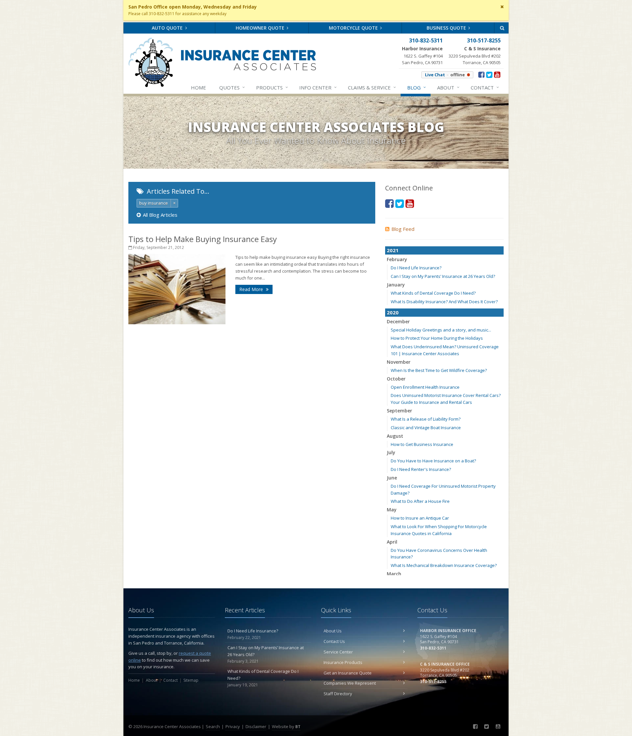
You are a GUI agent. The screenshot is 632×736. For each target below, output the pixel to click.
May (392, 509)
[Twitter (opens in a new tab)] (489, 74)
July (391, 452)
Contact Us (334, 641)
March (394, 574)
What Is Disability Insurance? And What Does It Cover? (444, 302)
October (396, 379)
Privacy (232, 726)
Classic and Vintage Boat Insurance (426, 427)
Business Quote (447, 28)
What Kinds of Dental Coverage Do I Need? (433, 293)
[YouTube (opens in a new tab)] (497, 74)
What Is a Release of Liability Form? (426, 419)
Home (198, 87)
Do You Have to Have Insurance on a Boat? (433, 461)
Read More (251, 289)
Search (213, 726)
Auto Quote (168, 28)
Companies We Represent (350, 683)
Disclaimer (256, 726)
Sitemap (190, 680)
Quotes (232, 87)
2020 (393, 312)
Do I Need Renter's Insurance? (421, 469)
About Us (333, 631)
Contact (485, 87)
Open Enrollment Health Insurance (425, 387)
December (398, 321)
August (395, 436)
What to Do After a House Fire (420, 501)
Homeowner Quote (261, 28)
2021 (393, 250)
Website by (286, 726)
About (448, 87)
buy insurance (153, 203)
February (397, 259)
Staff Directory (338, 694)
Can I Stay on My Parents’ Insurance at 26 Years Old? (443, 276)
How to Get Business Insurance (422, 444)
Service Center (338, 652)
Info (318, 87)
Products (272, 87)
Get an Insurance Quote (348, 673)
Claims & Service (372, 87)
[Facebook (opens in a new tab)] (481, 74)
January (396, 285)
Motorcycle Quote (354, 28)
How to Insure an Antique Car (420, 518)
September (399, 410)
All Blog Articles (160, 214)
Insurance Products (343, 662)
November (398, 362)
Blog (416, 87)
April (392, 542)
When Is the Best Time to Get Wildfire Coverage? (439, 370)
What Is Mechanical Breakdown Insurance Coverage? (444, 565)
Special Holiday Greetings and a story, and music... (441, 330)
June (392, 478)
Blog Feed (402, 229)
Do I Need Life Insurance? (416, 268)
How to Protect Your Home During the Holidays (437, 338)
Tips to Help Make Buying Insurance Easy (202, 238)
